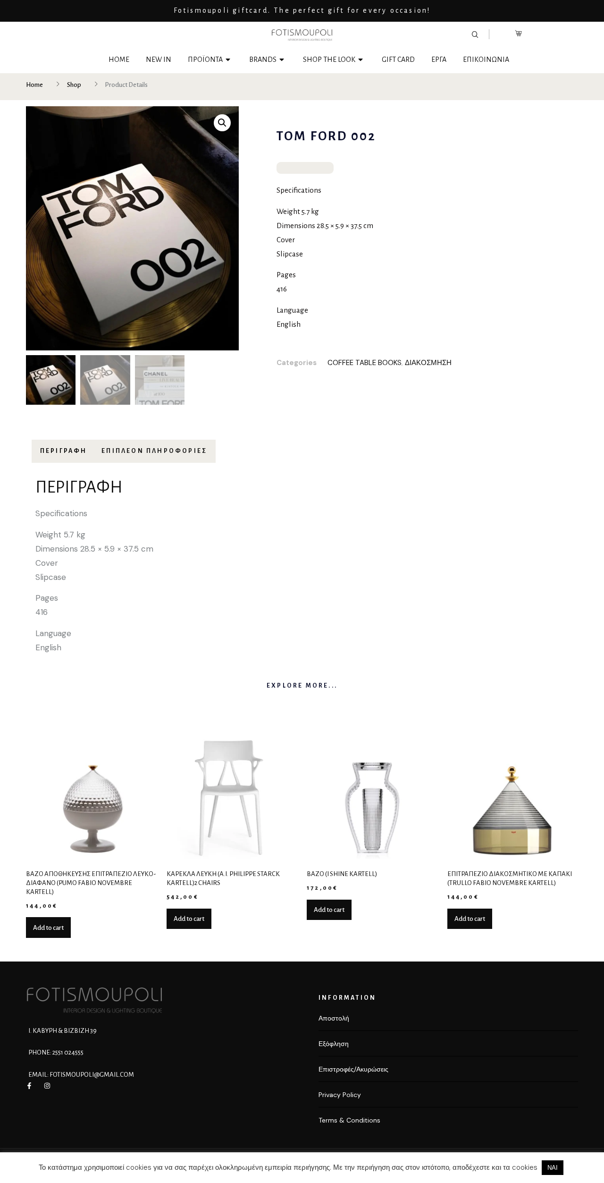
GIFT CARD (398, 59)
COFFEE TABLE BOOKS (364, 362)
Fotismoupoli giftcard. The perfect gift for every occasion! (302, 10)
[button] (222, 122)
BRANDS (263, 59)
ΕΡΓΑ (438, 59)
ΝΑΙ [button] (552, 1168)
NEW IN (158, 59)
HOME (119, 59)
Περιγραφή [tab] (63, 451)
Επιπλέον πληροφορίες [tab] (154, 451)
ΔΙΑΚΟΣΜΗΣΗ (428, 362)
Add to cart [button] (48, 927)
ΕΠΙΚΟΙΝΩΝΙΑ (486, 59)
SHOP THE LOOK (329, 59)
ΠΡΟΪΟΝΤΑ (205, 59)
